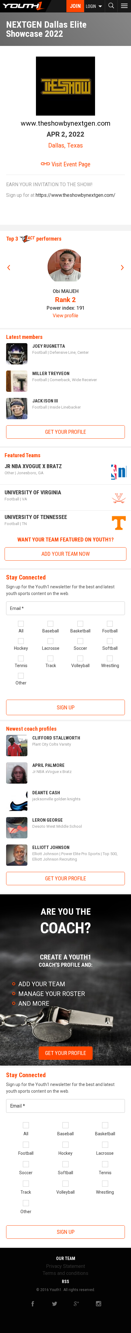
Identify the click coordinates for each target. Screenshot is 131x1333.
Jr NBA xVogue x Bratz (33, 466)
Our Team (65, 1258)
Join (75, 6)
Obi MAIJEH (66, 291)
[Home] (25, 6)
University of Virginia (33, 492)
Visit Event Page (70, 164)
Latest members (24, 337)
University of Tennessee (36, 517)
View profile (65, 315)
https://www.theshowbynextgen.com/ (75, 195)
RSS (65, 1281)
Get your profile (65, 432)
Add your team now (65, 554)
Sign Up (66, 707)
